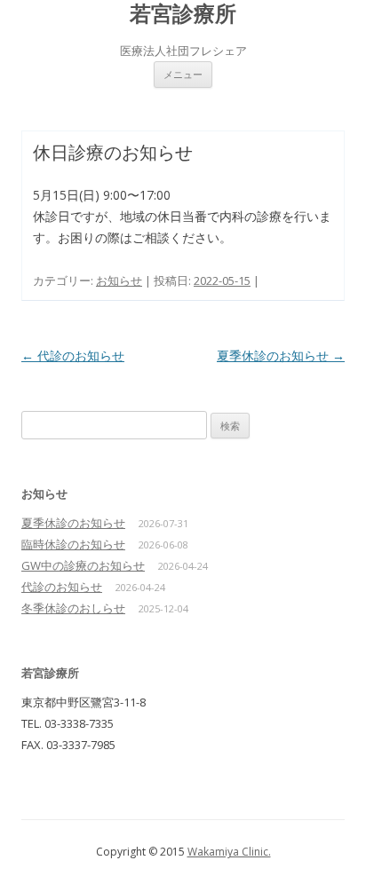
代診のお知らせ (72, 355)
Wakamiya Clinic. (229, 851)
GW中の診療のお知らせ (83, 565)
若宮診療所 (183, 14)
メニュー (183, 74)
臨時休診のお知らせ (73, 544)
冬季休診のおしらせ (73, 608)
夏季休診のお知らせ (281, 355)
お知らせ (119, 280)
